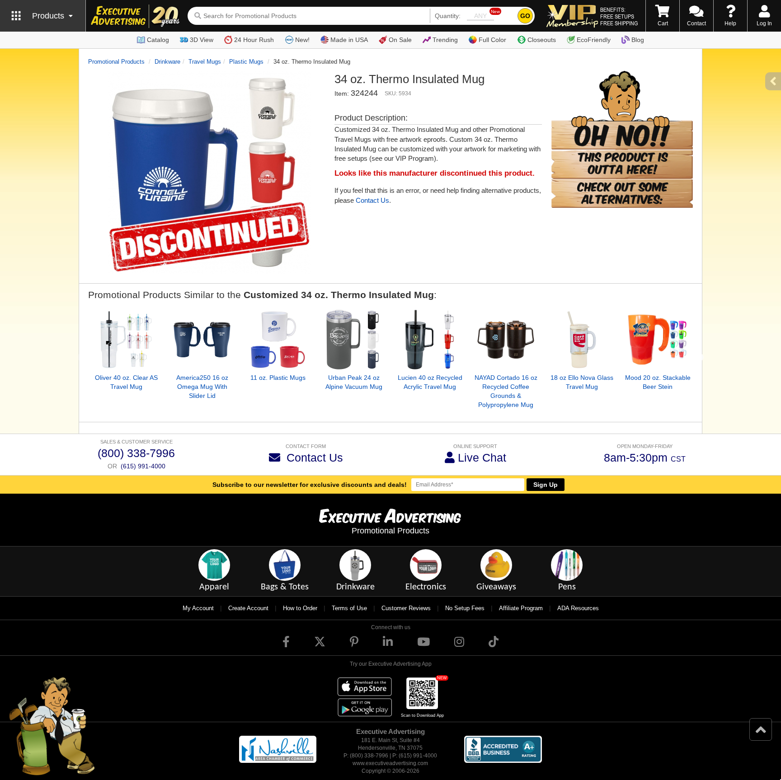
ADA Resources (578, 608)
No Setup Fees (465, 608)
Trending (445, 39)
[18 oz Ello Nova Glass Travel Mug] (581, 339)
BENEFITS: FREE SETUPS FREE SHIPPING (619, 16)
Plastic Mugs (246, 61)
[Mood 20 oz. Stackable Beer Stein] (657, 339)
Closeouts (541, 39)
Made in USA (349, 39)
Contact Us (372, 200)
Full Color (492, 39)
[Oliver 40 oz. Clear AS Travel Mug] (126, 339)
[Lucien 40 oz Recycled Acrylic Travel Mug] (429, 339)
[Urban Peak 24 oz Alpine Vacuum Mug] (353, 339)
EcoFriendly (594, 39)
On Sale (400, 39)
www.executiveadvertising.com (390, 763)
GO (525, 15)
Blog (637, 39)
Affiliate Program (521, 608)
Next (699, 357)
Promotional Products (116, 61)
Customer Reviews (406, 608)
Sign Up (545, 484)
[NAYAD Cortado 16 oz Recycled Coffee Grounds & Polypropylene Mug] (505, 339)
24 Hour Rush (254, 39)
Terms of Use (349, 608)
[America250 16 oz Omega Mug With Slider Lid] (202, 339)
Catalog (158, 39)
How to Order (300, 608)
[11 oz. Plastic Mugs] (278, 339)
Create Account (248, 608)
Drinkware (167, 61)
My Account (198, 608)
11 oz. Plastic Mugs (278, 377)
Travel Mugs (204, 61)
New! (302, 39)
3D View (201, 39)
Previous (81, 357)
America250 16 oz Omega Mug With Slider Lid (202, 386)
